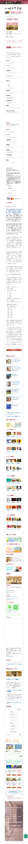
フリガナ (8, 65)
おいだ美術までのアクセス (11, 818)
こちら (16, 341)
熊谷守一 (13, 463)
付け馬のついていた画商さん (13, 679)
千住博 (18, 490)
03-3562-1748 (10, 813)
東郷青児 (8, 463)
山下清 (18, 470)
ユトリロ (18, 529)
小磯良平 (13, 470)
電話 (9, 85)
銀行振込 (10, 185)
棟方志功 (8, 502)
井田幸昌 (18, 443)
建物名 (7, 105)
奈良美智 (13, 436)
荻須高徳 (18, 463)
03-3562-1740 (13, 596)
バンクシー (18, 451)
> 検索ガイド (19, 709)
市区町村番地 (9, 100)
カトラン (8, 529)
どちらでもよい (11, 88)
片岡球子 (13, 482)
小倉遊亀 (13, 490)
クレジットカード (11, 195)
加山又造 (18, 482)
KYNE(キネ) (8, 443)
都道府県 (8, 95)
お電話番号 (9, 70)
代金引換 (10, 193)
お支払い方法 (9, 168)
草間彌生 (8, 436)
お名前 (8, 60)
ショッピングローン (12, 190)
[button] (10, 2)
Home (7, 16)
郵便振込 (10, 188)
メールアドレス (10, 75)
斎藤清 (18, 509)
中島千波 (8, 490)
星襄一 (12, 509)
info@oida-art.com (14, 598)
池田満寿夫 (8, 509)
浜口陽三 (13, 502)
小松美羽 (13, 443)
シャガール (13, 521)
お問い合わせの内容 (10, 110)
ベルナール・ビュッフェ (18, 523)
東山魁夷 (8, 482)
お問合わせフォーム (10, 599)
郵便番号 (8, 90)
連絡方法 (8, 80)
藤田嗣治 (8, 470)
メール (9, 83)
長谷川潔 (18, 502)
